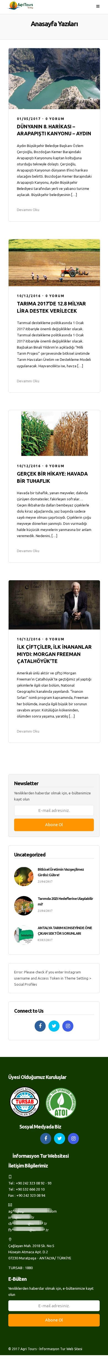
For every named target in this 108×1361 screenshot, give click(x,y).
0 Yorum (55, 119)
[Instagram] (67, 1026)
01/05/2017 (29, 119)
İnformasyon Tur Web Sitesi (60, 1349)
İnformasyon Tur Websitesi (40, 1156)
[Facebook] (40, 1026)
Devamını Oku (28, 210)
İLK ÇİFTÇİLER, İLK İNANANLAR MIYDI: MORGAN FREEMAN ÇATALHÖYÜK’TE (54, 654)
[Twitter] (54, 1026)
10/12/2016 (29, 296)
